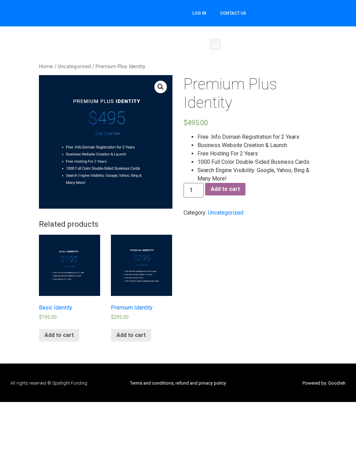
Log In (199, 13)
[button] (215, 44)
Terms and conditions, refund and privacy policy (178, 383)
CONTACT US (233, 13)
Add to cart (225, 189)
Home (46, 66)
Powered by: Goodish (324, 383)
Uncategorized (74, 66)
